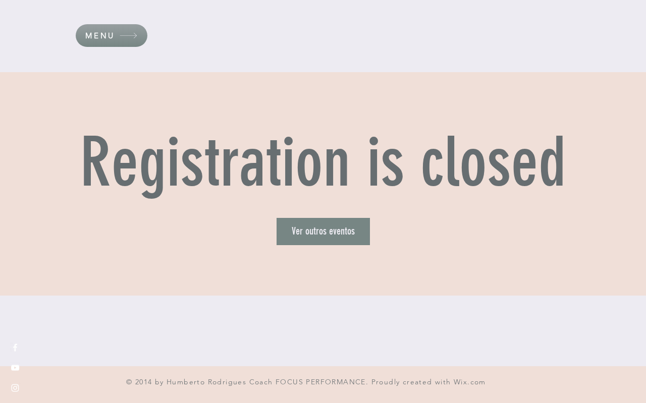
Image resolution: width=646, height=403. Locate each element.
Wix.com (470, 381)
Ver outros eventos (323, 231)
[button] (111, 35)
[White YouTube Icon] (15, 368)
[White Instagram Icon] (15, 388)
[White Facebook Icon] (15, 347)
